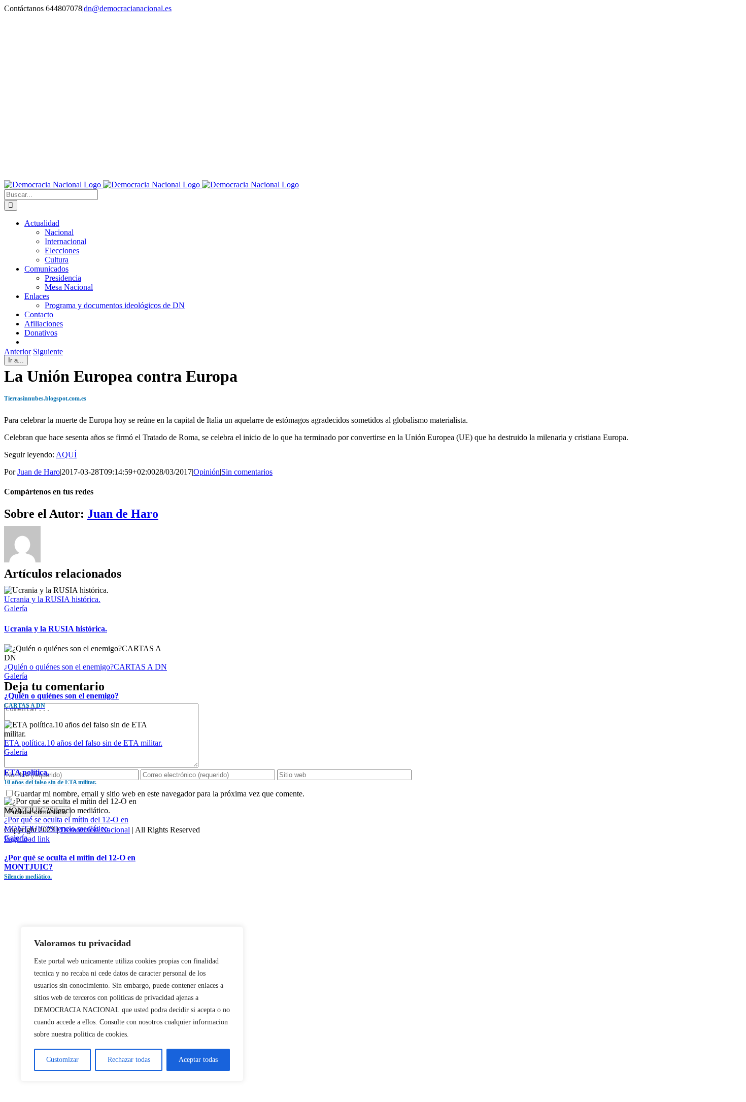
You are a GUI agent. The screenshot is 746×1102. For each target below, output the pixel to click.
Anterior (17, 351)
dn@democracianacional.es (128, 8)
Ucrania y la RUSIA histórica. (52, 599)
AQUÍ (66, 454)
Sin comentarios (247, 471)
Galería (15, 608)
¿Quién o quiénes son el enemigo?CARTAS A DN (85, 666)
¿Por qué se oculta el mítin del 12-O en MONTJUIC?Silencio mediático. (66, 824)
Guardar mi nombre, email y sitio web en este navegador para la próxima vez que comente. (159, 793)
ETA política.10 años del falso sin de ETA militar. (83, 743)
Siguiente (48, 351)
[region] (132, 1004)
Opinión (206, 471)
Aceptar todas (198, 1059)
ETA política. (50, 777)
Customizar (62, 1059)
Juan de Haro (38, 471)
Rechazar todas (129, 1059)
